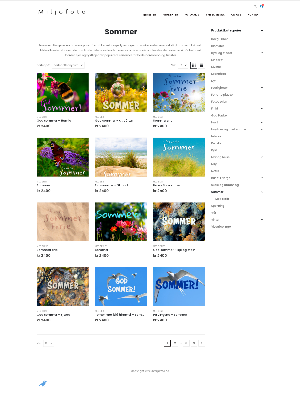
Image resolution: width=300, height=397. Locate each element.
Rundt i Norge (220, 178)
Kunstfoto (218, 143)
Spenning (217, 206)
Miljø (214, 164)
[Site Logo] (62, 12)
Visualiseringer (221, 227)
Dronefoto (218, 74)
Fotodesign (219, 102)
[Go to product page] (63, 92)
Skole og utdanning (225, 185)
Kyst (214, 150)
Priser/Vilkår (215, 14)
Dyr (213, 81)
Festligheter (219, 88)
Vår (213, 213)
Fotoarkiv (192, 14)
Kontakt (254, 14)
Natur (215, 171)
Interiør (216, 136)
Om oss (236, 14)
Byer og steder (221, 53)
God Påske (219, 115)
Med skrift (42, 117)
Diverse (216, 67)
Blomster (217, 46)
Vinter (215, 220)
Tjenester (149, 14)
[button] (255, 6)
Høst (214, 122)
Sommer (217, 192)
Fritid (214, 108)
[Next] (201, 343)
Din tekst (217, 60)
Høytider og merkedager (228, 129)
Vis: (173, 65)
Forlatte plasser (222, 95)
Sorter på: (43, 65)
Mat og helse (220, 157)
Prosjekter (170, 14)
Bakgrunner (219, 39)
